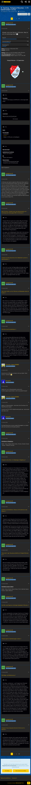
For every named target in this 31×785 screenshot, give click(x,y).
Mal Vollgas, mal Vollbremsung (8, 675)
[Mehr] (28, 28)
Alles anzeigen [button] (15, 118)
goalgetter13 (5, 11)
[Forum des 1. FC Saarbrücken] (5, 1)
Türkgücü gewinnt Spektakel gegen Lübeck (11, 638)
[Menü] (29, 1)
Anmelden (7, 770)
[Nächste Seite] (19, 18)
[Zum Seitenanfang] (28, 783)
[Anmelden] (25, 2)
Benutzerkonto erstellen (21, 770)
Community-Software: (15, 782)
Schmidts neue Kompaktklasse (8, 329)
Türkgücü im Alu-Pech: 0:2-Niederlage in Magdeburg (13, 459)
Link (5, 135)
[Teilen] (29, 14)
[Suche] (21, 1)
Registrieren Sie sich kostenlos (9, 765)
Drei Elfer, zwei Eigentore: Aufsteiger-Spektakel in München (15, 605)
